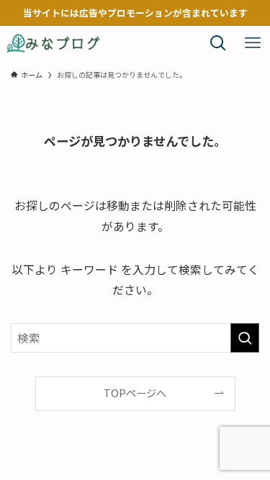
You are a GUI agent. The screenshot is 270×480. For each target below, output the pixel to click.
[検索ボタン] (218, 43)
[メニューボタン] (252, 43)
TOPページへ (135, 393)
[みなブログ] (54, 43)
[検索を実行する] (244, 338)
